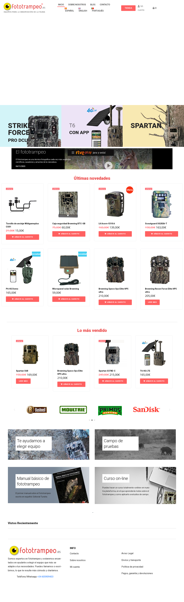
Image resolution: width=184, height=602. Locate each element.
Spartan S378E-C (107, 371)
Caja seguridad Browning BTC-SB (68, 223)
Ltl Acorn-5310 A (107, 223)
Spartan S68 (22, 371)
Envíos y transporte (131, 560)
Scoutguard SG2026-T (156, 223)
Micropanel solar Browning (65, 289)
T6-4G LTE (145, 371)
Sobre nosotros (78, 560)
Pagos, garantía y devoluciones (137, 573)
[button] (22, 237)
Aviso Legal (127, 553)
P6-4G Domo (12, 289)
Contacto (74, 553)
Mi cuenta (75, 567)
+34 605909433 (45, 576)
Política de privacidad (132, 566)
